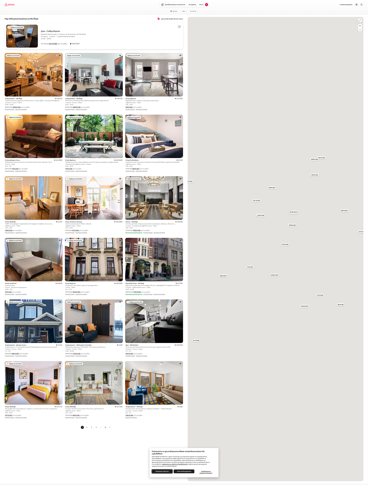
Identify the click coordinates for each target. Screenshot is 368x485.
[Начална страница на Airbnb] (9, 4)
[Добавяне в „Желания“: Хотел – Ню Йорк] (180, 178)
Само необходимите (184, 471)
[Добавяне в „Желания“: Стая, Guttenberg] (180, 117)
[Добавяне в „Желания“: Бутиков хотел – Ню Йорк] (180, 240)
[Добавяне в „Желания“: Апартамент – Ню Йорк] (59, 55)
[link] (77, 427)
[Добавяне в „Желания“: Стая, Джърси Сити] (59, 117)
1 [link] (82, 427)
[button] (53, 44)
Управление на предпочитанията (206, 472)
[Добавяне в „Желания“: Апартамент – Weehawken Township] (120, 301)
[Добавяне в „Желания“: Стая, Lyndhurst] (59, 240)
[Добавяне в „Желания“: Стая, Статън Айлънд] (120, 178)
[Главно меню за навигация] (361, 5)
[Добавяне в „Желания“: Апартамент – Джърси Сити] (59, 301)
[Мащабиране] (360, 26)
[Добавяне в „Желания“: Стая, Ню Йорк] (59, 178)
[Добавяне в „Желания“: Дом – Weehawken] (180, 301)
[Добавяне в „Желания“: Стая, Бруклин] (180, 55)
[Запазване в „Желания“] (179, 27)
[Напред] (109, 427)
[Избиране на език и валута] (356, 5)
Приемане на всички (162, 471)
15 (105, 427)
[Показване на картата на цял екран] (360, 20)
